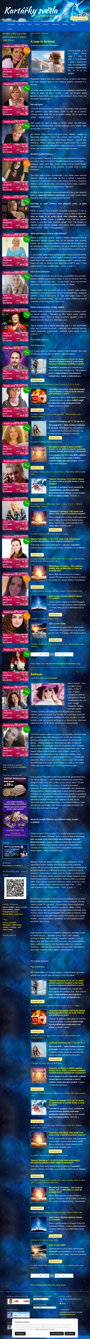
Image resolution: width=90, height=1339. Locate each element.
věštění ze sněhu (78, 559)
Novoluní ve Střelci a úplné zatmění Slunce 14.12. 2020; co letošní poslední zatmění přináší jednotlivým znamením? (67, 449)
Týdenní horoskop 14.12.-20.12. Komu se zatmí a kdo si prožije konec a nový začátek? (66, 481)
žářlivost (62, 664)
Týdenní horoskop (67, 559)
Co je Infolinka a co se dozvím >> (13, 866)
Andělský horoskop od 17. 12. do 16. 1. (67, 421)
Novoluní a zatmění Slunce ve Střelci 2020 (60, 472)
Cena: (18, 69)
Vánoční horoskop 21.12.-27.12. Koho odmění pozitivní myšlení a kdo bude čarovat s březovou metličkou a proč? (66, 361)
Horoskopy (55, 24)
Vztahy (37, 24)
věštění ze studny (36, 561)
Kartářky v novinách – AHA (12, 927)
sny (66, 644)
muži (46, 664)
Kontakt (9, 29)
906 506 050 (7, 72)
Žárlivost (36, 674)
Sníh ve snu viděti (57, 623)
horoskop (41, 591)
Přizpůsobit (20, 1333)
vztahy (58, 1285)
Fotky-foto (63, 1314)
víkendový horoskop (37, 416)
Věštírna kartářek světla (72, 414)
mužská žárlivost (54, 664)
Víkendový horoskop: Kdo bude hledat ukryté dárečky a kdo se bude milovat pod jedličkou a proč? (67, 391)
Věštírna (46, 24)
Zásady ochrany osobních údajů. (45, 1329)
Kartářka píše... (37, 380)
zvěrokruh (44, 506)
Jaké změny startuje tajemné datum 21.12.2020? (65, 597)
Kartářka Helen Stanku (45, 644)
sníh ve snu (57, 644)
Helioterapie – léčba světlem (12, 925)
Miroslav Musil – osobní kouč (13, 914)
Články (73, 24)
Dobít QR (21, 24)
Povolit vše (70, 1333)
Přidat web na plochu (79, 18)
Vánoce (77, 384)
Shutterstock (71, 1314)
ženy (78, 664)
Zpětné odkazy (8, 929)
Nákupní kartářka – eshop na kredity (15, 907)
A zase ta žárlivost (43, 41)
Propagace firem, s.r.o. (10, 912)
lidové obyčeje (48, 384)
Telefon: (5, 69)
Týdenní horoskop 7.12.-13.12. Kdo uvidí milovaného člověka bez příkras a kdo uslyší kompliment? (55, 540)
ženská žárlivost (71, 664)
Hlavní (30, 24)
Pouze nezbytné (57, 1333)
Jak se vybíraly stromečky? (55, 414)
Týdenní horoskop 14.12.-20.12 (65, 504)
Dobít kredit (11, 24)
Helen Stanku (53, 45)
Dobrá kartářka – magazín (11, 909)
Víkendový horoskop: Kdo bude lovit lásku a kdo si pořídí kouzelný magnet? (67, 512)
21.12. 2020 (42, 619)
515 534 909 (7, 76)
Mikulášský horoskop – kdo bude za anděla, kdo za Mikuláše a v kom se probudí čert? (65, 568)
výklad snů (34, 646)
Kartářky (65, 24)
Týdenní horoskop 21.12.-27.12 (64, 384)
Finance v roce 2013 (9, 922)
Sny (63, 644)
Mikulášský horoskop (59, 591)
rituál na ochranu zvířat (53, 559)
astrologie (50, 619)
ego (66, 246)
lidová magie (51, 504)
